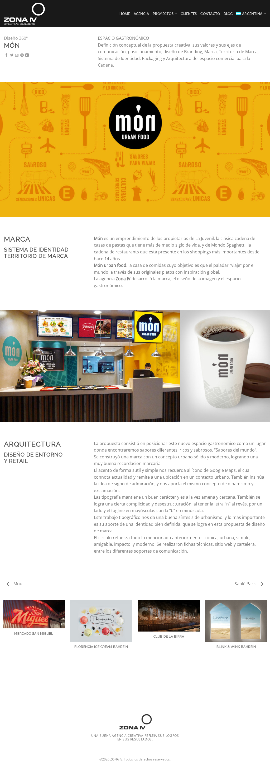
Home (124, 14)
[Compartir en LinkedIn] (27, 55)
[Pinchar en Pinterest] (22, 55)
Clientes (189, 14)
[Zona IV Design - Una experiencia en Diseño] (27, 14)
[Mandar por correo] (16, 55)
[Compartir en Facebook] (6, 55)
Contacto (210, 14)
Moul (17, 584)
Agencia (141, 14)
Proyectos (163, 14)
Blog (228, 14)
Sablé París (246, 584)
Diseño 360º (16, 38)
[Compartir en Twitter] (11, 55)
